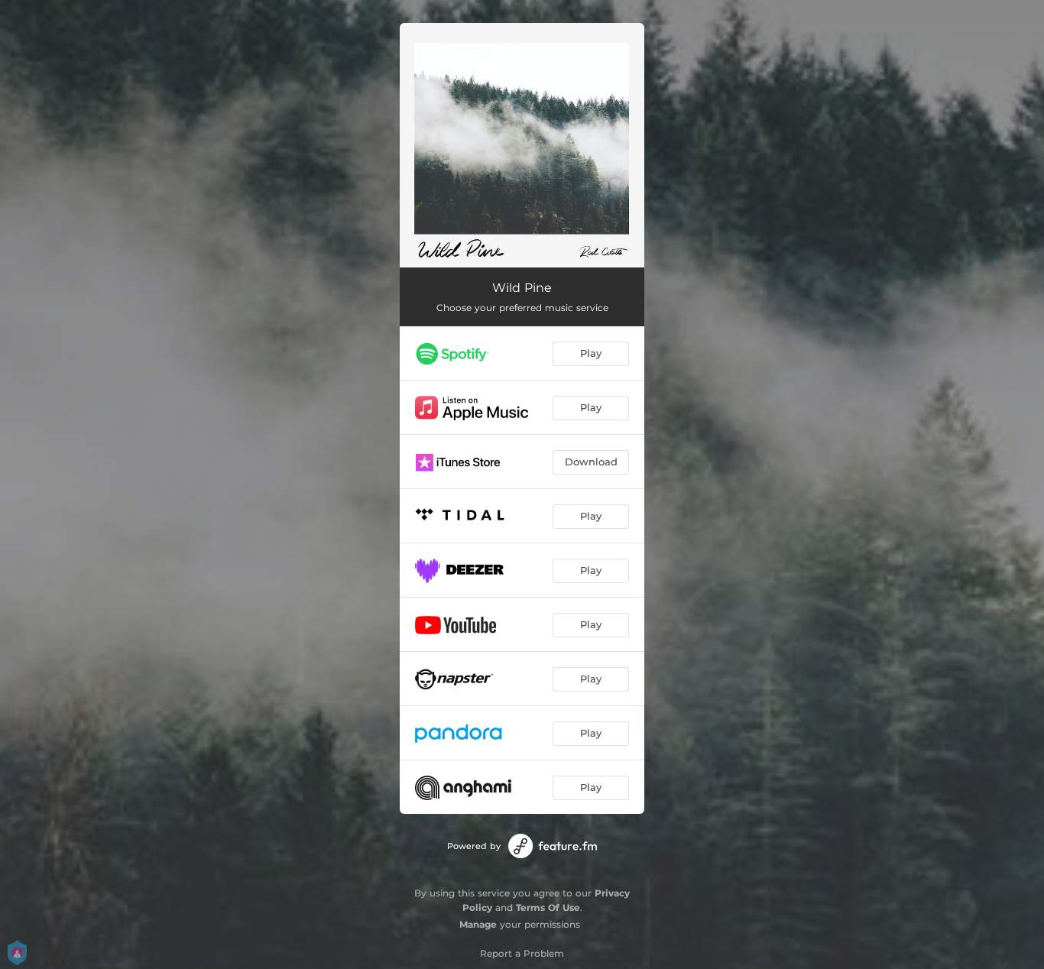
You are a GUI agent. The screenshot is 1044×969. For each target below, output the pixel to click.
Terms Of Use (548, 907)
